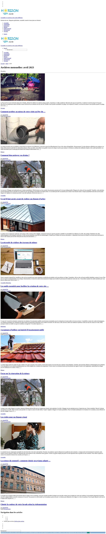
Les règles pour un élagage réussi (14, 417)
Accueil (2, 63)
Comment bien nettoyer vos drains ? (15, 155)
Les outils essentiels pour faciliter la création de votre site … (25, 286)
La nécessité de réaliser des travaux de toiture (19, 242)
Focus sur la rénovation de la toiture (15, 373)
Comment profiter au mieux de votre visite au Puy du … (23, 112)
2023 (7, 63)
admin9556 (5, 115)
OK (88, 532)
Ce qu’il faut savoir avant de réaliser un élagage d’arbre (23, 199)
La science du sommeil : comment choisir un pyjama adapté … (25, 461)
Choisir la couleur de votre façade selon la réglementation (24, 504)
